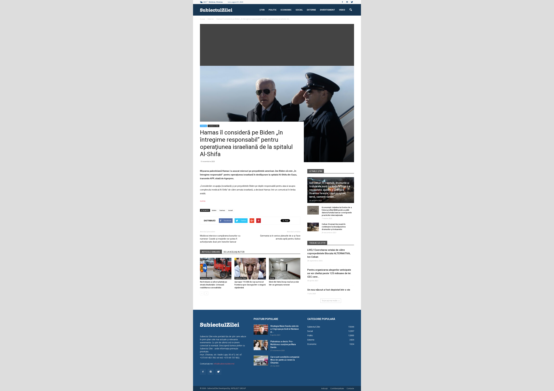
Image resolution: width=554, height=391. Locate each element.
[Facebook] (342, 2)
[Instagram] (347, 2)
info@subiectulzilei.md (224, 363)
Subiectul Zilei (213, 126)
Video (342, 9)
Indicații (324, 388)
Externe (311, 9)
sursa (202, 201)
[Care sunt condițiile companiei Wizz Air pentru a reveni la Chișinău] (261, 361)
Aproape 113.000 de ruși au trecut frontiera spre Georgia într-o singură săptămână (250, 285)
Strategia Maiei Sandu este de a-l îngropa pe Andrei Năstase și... (284, 329)
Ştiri (262, 9)
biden (214, 210)
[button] (350, 9)
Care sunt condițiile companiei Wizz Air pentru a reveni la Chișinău (284, 360)
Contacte (350, 388)
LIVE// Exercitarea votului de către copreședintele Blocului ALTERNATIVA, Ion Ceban (328, 253)
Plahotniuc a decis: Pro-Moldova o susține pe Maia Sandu (283, 344)
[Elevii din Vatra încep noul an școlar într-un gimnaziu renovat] (284, 268)
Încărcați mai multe (329, 300)
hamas (222, 210)
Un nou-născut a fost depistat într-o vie (328, 289)
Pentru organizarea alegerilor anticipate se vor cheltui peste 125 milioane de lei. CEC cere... (329, 273)
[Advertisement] (277, 44)
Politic (273, 9)
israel (230, 210)
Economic (286, 9)
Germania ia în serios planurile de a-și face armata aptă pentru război (280, 237)
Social (299, 9)
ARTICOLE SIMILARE (211, 252)
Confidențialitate (337, 388)
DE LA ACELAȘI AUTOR (234, 252)
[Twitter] (352, 2)
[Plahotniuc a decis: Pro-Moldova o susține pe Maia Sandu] (261, 345)
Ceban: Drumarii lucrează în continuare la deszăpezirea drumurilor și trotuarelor (334, 226)
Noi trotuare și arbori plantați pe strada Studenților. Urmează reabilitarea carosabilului (213, 285)
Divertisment (327, 9)
